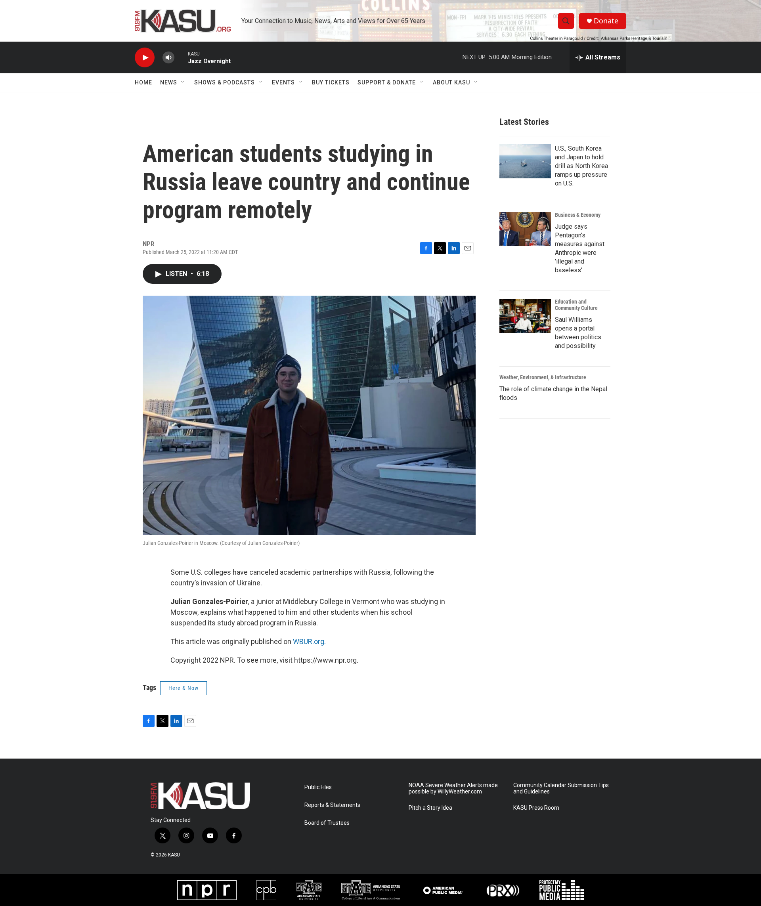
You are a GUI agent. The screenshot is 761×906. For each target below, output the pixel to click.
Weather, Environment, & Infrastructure (542, 377)
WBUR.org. (309, 641)
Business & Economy (577, 215)
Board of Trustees (327, 823)
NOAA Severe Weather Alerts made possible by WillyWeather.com (453, 788)
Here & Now (183, 688)
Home (143, 82)
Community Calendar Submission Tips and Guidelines (561, 788)
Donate (606, 21)
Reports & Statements (332, 805)
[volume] (168, 58)
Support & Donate (387, 82)
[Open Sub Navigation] (183, 82)
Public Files (318, 787)
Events (283, 82)
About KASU (451, 82)
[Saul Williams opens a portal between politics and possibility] (525, 316)
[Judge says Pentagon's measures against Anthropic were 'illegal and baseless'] (525, 229)
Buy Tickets (331, 82)
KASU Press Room (536, 808)
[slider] (181, 57)
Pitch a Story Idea (430, 808)
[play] (144, 57)
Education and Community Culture (576, 304)
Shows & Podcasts (224, 82)
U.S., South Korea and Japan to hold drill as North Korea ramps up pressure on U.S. (581, 166)
